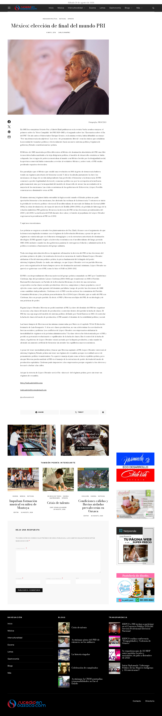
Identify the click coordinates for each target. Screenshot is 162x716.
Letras (102, 8)
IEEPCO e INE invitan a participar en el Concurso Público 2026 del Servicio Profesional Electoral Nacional (138, 627)
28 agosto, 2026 (27, 512)
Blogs (127, 8)
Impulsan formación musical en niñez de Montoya (23, 504)
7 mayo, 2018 (81, 442)
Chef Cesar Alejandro (58, 507)
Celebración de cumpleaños (85, 667)
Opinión (71, 19)
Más (138, 8)
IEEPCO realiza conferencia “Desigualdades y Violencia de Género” (136, 641)
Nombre (19, 578)
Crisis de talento (58, 502)
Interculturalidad (75, 8)
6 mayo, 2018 (51, 32)
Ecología (85, 496)
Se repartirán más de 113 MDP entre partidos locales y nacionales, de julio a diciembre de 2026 (137, 654)
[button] (153, 8)
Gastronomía (115, 8)
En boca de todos (54, 496)
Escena (92, 8)
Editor (37, 444)
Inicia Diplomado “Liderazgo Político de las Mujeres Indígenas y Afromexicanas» (137, 668)
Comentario (20, 548)
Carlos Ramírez (64, 32)
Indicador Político (50, 19)
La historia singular (81, 654)
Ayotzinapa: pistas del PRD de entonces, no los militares (85, 641)
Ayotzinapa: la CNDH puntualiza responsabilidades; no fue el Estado (87, 681)
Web (77, 578)
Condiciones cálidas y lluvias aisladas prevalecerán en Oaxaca (93, 506)
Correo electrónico (54, 578)
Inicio (51, 8)
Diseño (27, 429)
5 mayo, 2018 (28, 444)
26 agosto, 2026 (59, 509)
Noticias (62, 19)
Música (61, 8)
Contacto (137, 701)
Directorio (149, 701)
